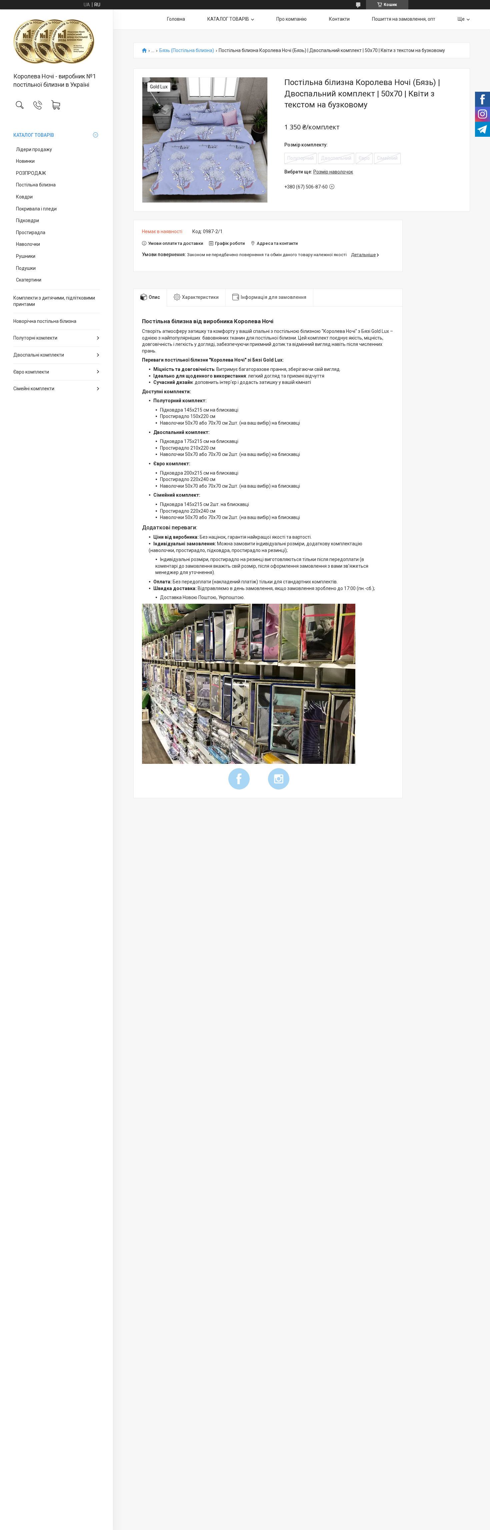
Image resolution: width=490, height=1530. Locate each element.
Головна (176, 19)
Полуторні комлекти (35, 338)
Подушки (26, 268)
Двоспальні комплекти (38, 355)
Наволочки (28, 244)
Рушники (25, 256)
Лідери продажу (34, 149)
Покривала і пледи (36, 208)
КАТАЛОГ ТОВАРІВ (33, 135)
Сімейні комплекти (33, 388)
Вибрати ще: (318, 171)
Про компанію (291, 19)
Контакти (339, 19)
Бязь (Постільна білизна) (186, 50)
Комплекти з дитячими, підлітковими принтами (54, 301)
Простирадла (30, 232)
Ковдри (24, 196)
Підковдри (27, 220)
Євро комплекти (31, 372)
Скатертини (28, 280)
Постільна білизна (36, 184)
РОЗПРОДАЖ (31, 173)
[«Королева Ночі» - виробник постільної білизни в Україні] (56, 41)
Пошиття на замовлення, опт (403, 19)
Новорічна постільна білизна (44, 321)
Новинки (25, 161)
